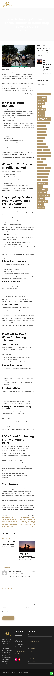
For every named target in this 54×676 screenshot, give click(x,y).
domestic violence (42, 146)
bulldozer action (42, 100)
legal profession (42, 165)
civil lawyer (40, 112)
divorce (40, 140)
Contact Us (32, 661)
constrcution (41, 125)
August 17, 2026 (42, 84)
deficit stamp (41, 137)
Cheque (39, 106)
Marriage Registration (35, 641)
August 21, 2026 (22, 559)
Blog (26, 30)
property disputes (42, 189)
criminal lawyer (41, 131)
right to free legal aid (43, 195)
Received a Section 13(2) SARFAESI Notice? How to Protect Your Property (9, 543)
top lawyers (41, 207)
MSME (39, 180)
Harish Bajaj (19, 30)
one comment (34, 30)
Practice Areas (33, 638)
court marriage (42, 128)
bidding (44, 97)
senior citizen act (42, 201)
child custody (41, 109)
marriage (48, 168)
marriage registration (43, 171)
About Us (32, 658)
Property (40, 186)
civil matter (41, 115)
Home (31, 634)
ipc (38, 159)
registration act (42, 192)
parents (45, 180)
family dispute (41, 153)
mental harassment (42, 177)
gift (48, 153)
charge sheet (41, 103)
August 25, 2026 (5, 546)
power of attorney (42, 183)
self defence (41, 198)
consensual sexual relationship (42, 119)
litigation (40, 168)
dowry (39, 149)
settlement (40, 204)
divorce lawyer (41, 143)
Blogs (31, 651)
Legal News (32, 655)
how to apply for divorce (44, 156)
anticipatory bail (45, 94)
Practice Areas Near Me (35, 645)
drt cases (46, 149)
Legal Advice (32, 648)
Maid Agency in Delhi (15, 571)
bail (39, 97)
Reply (33, 571)
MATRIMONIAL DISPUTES (43, 174)
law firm (40, 162)
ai (38, 94)
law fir (43, 159)
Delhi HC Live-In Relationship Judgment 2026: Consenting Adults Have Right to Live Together (27, 555)
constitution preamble (43, 122)
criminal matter (42, 134)
